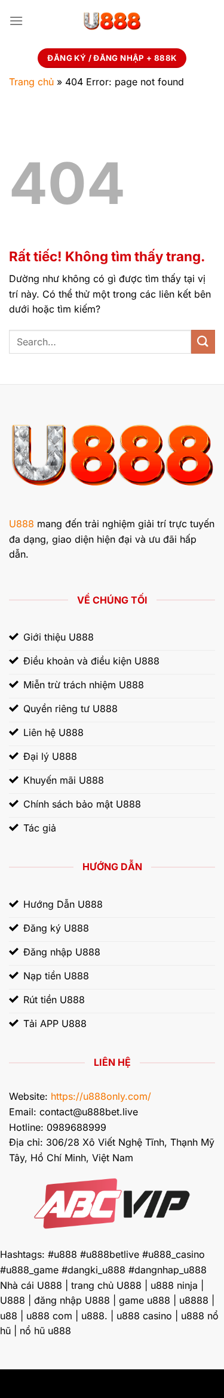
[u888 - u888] (112, 21)
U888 (21, 524)
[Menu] (16, 20)
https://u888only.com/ (101, 1096)
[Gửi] (203, 341)
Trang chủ (31, 82)
